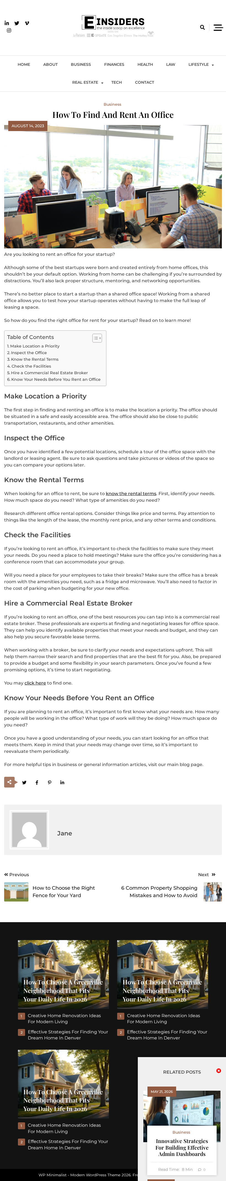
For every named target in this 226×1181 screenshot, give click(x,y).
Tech (116, 82)
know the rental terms (131, 493)
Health (145, 64)
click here (35, 683)
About (50, 64)
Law (170, 64)
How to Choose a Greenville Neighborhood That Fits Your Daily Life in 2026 (63, 990)
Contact (144, 82)
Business (81, 64)
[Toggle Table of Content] (94, 338)
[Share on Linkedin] (62, 783)
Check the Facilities (31, 366)
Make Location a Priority (35, 346)
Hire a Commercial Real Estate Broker (49, 372)
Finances (114, 64)
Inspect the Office (29, 352)
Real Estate (85, 82)
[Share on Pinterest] (49, 783)
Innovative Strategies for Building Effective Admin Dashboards (182, 1147)
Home (24, 64)
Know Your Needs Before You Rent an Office (56, 379)
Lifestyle (199, 64)
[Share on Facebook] (37, 783)
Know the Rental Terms (34, 359)
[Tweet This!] (24, 783)
